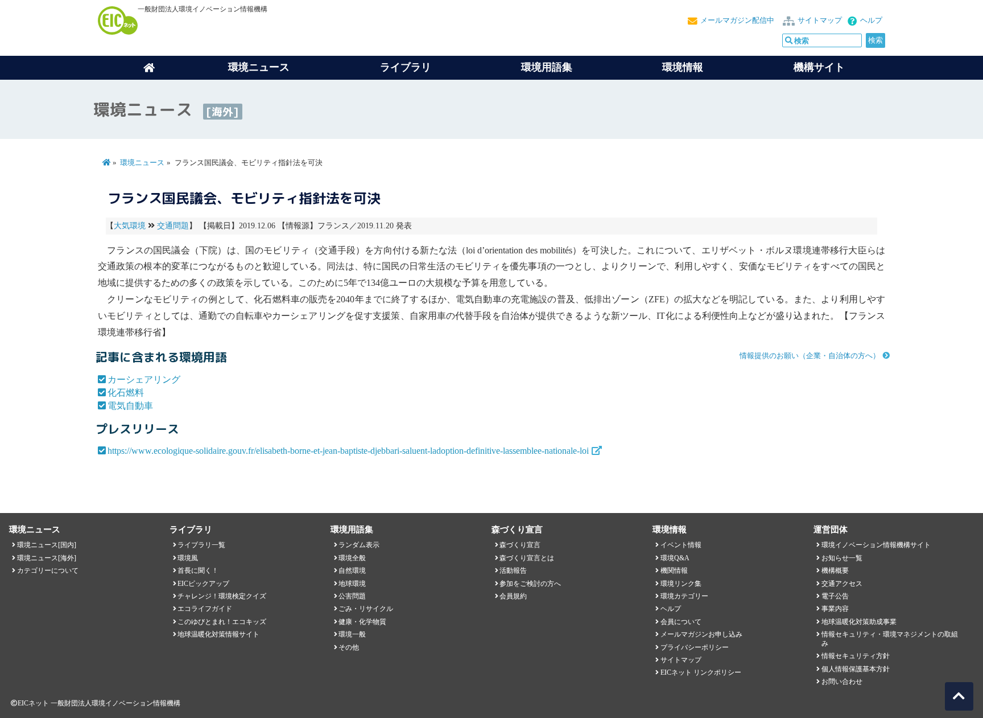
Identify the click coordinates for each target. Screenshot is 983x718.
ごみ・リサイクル (365, 609)
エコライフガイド (204, 609)
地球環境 (352, 584)
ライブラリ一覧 (201, 545)
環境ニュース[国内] (46, 545)
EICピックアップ (203, 584)
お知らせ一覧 (841, 558)
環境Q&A (674, 558)
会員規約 (513, 596)
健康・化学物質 (362, 622)
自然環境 (352, 571)
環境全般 (352, 558)
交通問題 (173, 225)
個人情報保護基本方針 (855, 669)
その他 (348, 647)
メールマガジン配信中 (737, 20)
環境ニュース (142, 163)
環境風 (187, 558)
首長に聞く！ (197, 571)
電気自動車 (130, 406)
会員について (680, 622)
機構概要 (835, 571)
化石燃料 (126, 392)
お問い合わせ (841, 682)
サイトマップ (820, 20)
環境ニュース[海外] (46, 558)
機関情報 (674, 571)
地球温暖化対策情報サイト (218, 634)
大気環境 (130, 225)
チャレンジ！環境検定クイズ (221, 596)
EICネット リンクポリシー (700, 672)
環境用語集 (546, 67)
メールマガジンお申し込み (701, 634)
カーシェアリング (144, 379)
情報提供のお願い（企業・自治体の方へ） (810, 356)
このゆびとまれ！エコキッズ (221, 622)
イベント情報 (680, 545)
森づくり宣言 (519, 545)
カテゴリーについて (48, 571)
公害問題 (352, 596)
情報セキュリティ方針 (855, 656)
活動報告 (513, 571)
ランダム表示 (358, 545)
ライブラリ (405, 67)
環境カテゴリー (684, 596)
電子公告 (835, 596)
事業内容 (835, 609)
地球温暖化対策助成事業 (859, 622)
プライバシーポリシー (694, 647)
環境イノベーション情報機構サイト (876, 545)
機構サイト (819, 67)
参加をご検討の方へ (530, 584)
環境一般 (352, 634)
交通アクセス (841, 584)
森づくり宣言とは (526, 558)
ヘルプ (871, 20)
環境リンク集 (680, 584)
